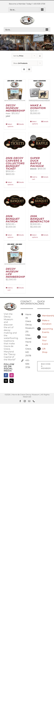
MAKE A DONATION (38, 107)
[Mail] (6, 381)
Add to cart (34, 178)
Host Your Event (45, 340)
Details (21, 124)
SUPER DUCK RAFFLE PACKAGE (37, 162)
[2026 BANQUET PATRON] (15, 201)
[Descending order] (40, 55)
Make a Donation (46, 322)
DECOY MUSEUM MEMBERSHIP (15, 108)
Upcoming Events (46, 330)
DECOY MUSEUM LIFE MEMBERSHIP (15, 272)
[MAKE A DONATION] (39, 91)
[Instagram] (11, 375)
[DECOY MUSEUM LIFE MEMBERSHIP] (15, 254)
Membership (46, 315)
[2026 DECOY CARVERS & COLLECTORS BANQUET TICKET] (15, 143)
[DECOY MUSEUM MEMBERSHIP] (15, 91)
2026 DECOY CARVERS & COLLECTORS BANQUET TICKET (15, 163)
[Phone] (11, 381)
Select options (10, 125)
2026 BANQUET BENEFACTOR (39, 219)
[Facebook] (6, 375)
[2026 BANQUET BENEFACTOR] (39, 201)
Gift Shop (44, 350)
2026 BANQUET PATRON (13, 219)
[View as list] (29, 69)
